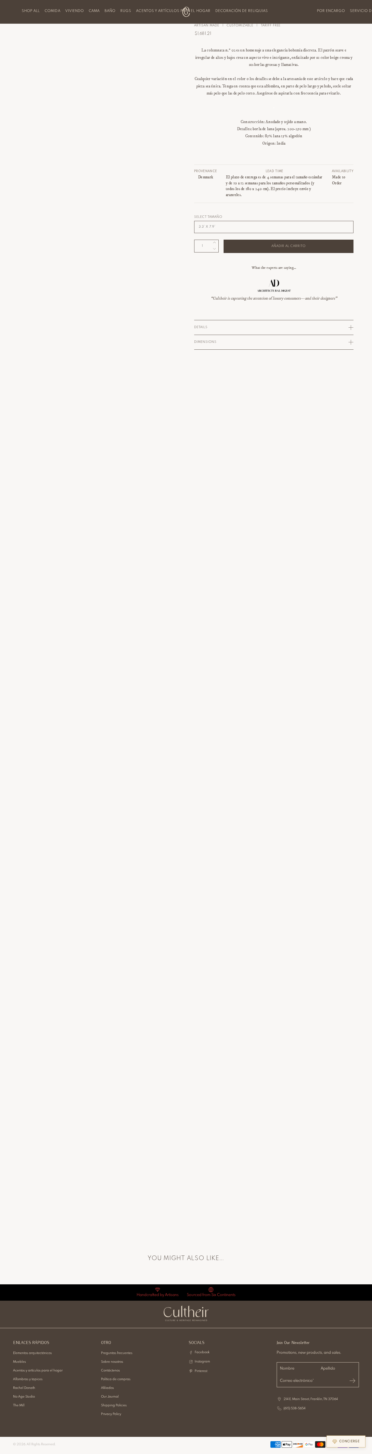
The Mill (19, 1405)
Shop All (31, 11)
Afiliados (107, 1388)
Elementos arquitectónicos (32, 1353)
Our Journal (110, 1396)
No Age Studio (24, 1396)
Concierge (349, 1441)
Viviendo (74, 11)
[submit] (352, 1380)
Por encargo (331, 11)
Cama (94, 11)
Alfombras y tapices (27, 1379)
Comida (52, 11)
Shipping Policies (114, 1405)
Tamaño (215, 217)
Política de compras (115, 1379)
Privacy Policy (111, 1414)
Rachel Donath (24, 1388)
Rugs (125, 11)
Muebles (19, 1362)
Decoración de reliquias (241, 11)
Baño (110, 11)
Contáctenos (110, 1370)
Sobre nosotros (112, 1362)
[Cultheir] (186, 11)
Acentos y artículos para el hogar (173, 11)
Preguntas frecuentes (116, 1353)
